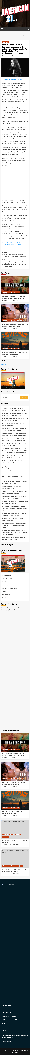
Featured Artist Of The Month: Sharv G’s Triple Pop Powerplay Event (14, 487)
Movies (4, 591)
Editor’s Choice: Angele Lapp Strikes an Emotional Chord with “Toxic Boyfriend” (13, 477)
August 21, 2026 (16, 300)
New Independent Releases (9, 585)
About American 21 (7, 594)
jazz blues (11, 834)
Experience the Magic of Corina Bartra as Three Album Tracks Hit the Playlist (15, 502)
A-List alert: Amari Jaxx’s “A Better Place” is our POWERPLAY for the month (14, 353)
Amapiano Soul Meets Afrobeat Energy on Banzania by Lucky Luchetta (13, 538)
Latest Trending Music (8, 581)
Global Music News (7, 578)
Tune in (4, 597)
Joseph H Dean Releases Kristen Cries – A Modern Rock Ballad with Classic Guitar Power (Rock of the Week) (15, 532)
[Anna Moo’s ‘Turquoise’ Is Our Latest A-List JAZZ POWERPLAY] (15, 829)
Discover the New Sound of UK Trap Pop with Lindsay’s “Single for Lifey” (14, 444)
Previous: (14, 255)
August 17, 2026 (16, 328)
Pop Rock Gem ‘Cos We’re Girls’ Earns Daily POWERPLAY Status (14, 472)
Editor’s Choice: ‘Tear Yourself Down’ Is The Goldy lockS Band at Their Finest (14, 456)
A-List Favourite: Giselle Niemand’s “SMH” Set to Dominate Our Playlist (14, 482)
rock (18, 292)
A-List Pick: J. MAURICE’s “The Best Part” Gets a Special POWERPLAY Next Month (15, 325)
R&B (21, 320)
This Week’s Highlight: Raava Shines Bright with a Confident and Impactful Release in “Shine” (14, 525)
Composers (5, 834)
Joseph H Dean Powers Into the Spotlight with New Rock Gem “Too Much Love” (14, 514)
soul (18, 348)
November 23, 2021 (18, 55)
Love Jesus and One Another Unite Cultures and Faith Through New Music (14, 497)
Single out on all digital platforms (12, 79)
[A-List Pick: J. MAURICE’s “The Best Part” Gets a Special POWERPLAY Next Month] (15, 313)
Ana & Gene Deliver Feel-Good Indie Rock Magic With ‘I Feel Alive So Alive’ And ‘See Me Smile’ (14, 508)
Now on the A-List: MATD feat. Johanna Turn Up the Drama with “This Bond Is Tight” (14, 429)
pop (18, 320)
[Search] (28, 29)
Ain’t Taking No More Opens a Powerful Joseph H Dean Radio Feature (15, 519)
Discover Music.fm (6, 1041)
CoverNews (23, 1050)
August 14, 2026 (16, 356)
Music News (5, 42)
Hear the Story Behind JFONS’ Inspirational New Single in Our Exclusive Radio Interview (14, 434)
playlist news (12, 292)
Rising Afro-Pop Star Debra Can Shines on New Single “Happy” (15, 467)
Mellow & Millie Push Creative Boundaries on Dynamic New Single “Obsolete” (14, 492)
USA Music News (6, 575)
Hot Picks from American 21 (9, 588)
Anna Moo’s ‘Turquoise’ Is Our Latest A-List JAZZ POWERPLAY (14, 424)
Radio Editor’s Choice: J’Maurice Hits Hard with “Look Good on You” (13, 462)
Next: (14, 263)
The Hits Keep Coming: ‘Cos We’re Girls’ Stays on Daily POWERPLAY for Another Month (14, 439)
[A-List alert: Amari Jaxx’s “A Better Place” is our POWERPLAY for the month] (15, 341)
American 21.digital (8, 55)
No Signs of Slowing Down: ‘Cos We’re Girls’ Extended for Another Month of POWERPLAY (14, 297)
